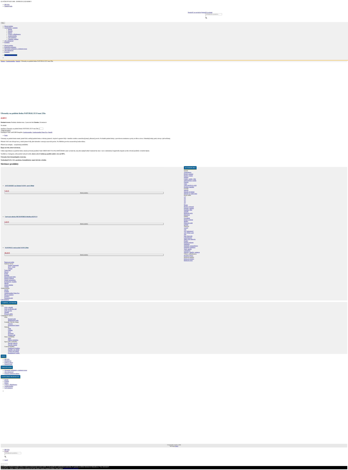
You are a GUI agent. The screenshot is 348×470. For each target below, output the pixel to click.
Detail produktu (84, 193)
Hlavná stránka (8, 26)
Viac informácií (74, 468)
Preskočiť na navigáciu (194, 12)
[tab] (175, 135)
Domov (3, 61)
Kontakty (7, 42)
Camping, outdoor (13, 39)
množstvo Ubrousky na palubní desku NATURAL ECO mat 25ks (20, 128)
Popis (6, 135)
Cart (6, 460)
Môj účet (6, 4)
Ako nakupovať (9, 41)
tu (63, 468)
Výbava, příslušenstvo (14, 34)
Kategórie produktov (10, 47)
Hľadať (6, 451)
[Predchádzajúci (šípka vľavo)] (1, 465)
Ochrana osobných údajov (11, 373)
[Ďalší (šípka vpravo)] (3, 465)
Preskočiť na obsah (206, 12)
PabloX (176, 446)
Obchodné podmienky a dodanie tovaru (15, 49)
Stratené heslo (8, 6)
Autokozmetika (12, 36)
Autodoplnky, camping (10, 28)
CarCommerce (12, 37)
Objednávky (7, 361)
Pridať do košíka (5, 130)
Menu (2, 23)
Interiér (10, 29)
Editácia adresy (8, 362)
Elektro (10, 32)
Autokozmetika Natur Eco (39, 132)
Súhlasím (67, 468)
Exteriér (10, 31)
